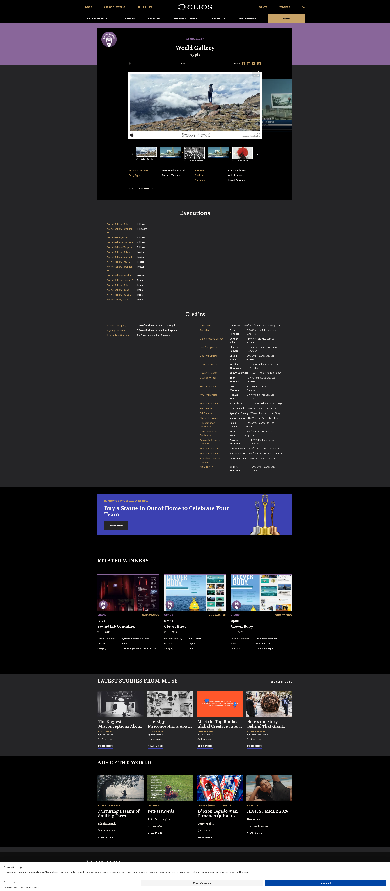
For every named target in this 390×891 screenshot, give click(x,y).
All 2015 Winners (141, 188)
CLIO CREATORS (246, 18)
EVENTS (263, 7)
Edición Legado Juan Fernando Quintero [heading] (217, 813)
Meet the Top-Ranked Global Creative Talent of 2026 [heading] (219, 724)
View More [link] (105, 837)
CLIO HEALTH (218, 18)
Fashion (252, 805)
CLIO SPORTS (127, 18)
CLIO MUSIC (154, 18)
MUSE (88, 7)
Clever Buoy (175, 626)
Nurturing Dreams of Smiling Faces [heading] (119, 813)
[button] (258, 155)
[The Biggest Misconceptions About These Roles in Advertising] (170, 704)
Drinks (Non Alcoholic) (214, 805)
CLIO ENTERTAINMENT (185, 18)
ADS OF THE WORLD (114, 7)
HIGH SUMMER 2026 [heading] (267, 811)
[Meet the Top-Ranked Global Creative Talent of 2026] (220, 704)
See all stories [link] (281, 682)
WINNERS (284, 7)
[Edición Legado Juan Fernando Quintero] (220, 788)
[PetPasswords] (170, 788)
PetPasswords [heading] (161, 811)
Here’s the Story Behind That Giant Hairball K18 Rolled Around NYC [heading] (266, 724)
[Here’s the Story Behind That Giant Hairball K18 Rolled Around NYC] (269, 704)
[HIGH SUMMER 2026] (269, 788)
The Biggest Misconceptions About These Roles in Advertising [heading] (169, 724)
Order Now (115, 525)
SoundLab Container (117, 626)
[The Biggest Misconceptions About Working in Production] (121, 704)
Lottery (153, 805)
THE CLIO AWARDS (96, 18)
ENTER (286, 18)
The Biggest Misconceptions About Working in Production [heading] (120, 724)
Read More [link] (105, 746)
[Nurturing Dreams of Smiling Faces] (121, 788)
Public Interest (109, 805)
